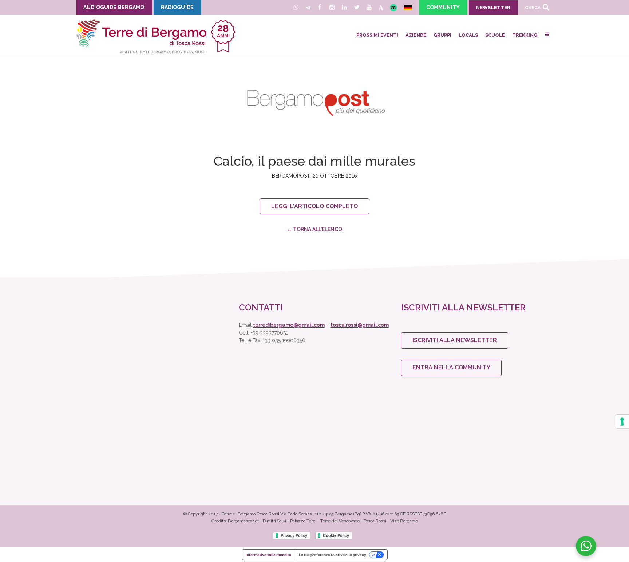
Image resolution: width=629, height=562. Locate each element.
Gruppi (442, 35)
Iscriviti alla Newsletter (454, 340)
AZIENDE (416, 35)
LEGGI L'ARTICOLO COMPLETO (314, 206)
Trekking (524, 35)
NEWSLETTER (493, 7)
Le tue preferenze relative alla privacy (332, 555)
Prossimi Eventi (377, 35)
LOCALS (468, 35)
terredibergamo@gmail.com (289, 325)
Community (443, 7)
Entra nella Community (451, 367)
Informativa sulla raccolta (268, 555)
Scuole (495, 35)
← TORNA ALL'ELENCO (314, 229)
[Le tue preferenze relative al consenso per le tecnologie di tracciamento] (622, 421)
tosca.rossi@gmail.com (360, 325)
